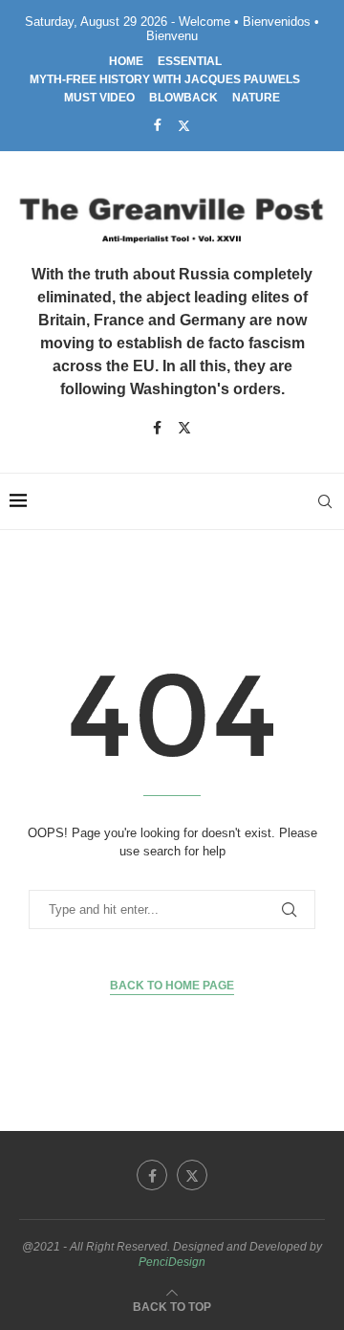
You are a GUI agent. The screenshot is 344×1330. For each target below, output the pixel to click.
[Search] (324, 501)
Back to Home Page (172, 985)
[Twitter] (184, 125)
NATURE (256, 97)
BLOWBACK (183, 97)
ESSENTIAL (190, 61)
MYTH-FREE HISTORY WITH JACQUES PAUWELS (165, 79)
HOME (126, 61)
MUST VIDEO (99, 97)
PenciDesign (172, 1262)
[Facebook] (157, 125)
